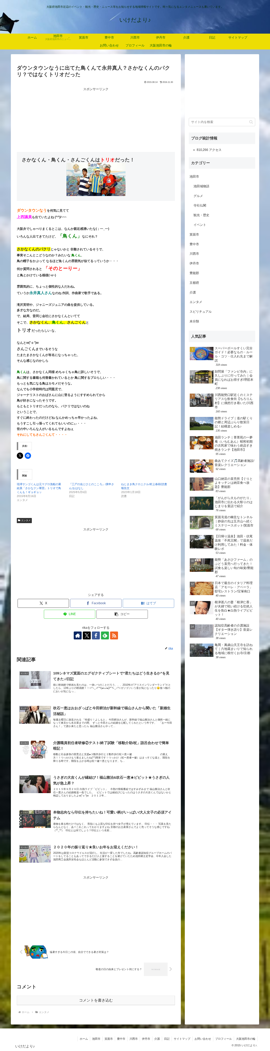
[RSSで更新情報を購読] (114, 635)
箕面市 (194, 234)
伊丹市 (194, 263)
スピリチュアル (201, 311)
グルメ (198, 196)
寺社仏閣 (200, 205)
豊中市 (194, 244)
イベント (200, 224)
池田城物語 (201, 186)
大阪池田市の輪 (245, 1038)
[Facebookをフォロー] (96, 635)
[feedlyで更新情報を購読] (105, 635)
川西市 (194, 253)
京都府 (194, 282)
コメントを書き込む (96, 1000)
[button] (122, 614)
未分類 (194, 321)
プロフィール (223, 1038)
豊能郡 (194, 273)
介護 (193, 292)
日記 (167, 1038)
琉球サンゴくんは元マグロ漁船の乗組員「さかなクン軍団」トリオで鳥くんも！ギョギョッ (39, 488)
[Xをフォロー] (87, 635)
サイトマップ (182, 1038)
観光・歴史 (201, 215)
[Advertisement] (96, 120)
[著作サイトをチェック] (78, 635)
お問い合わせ (202, 1038)
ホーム (84, 1038)
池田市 (194, 176)
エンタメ (26, 520)
